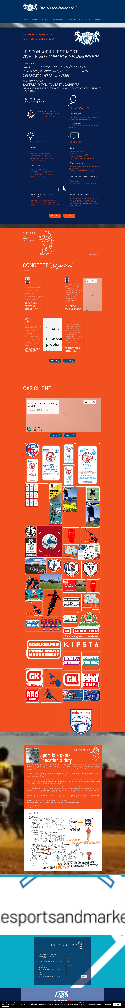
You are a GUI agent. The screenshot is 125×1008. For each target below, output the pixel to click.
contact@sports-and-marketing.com (50, 961)
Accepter (117, 1004)
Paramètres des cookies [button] (94, 1004)
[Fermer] (123, 1004)
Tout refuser (107, 1004)
